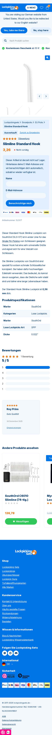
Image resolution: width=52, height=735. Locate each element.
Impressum (7, 728)
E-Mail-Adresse (14, 190)
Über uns (6, 605)
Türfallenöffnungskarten (14, 583)
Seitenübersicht (9, 724)
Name (9, 178)
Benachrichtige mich (20, 203)
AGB (4, 716)
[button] (47, 57)
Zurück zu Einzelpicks (30, 132)
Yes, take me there (14, 30)
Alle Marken (8, 587)
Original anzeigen (14, 428)
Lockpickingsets (11, 122)
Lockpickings (8, 571)
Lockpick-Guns (9, 579)
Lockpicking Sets (10, 567)
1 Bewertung (23, 138)
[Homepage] (10, 8)
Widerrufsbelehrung (12, 617)
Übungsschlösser (10, 575)
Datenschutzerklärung (11, 720)
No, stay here (40, 30)
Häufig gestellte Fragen (13, 609)
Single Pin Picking (11, 241)
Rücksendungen (10, 613)
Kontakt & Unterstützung (14, 601)
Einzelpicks (27, 122)
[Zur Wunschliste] (41, 7)
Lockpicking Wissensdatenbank (18, 639)
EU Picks (39, 122)
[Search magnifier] (5, 40)
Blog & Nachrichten (11, 635)
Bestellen (6, 621)
